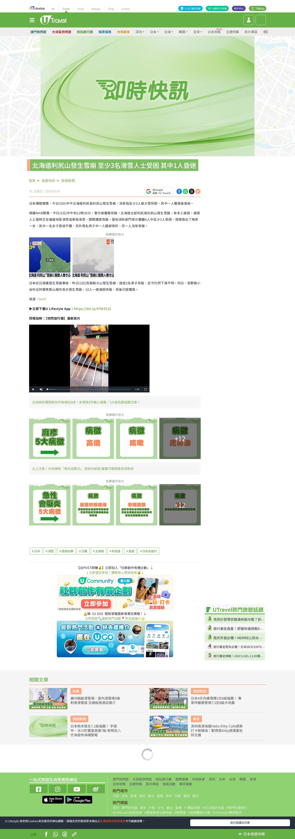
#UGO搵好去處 (213, 807)
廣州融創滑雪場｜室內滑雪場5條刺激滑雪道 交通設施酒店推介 (95, 700)
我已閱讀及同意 (240, 823)
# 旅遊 (130, 551)
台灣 (232, 779)
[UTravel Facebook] (38, 788)
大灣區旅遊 (192, 807)
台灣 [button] (167, 31)
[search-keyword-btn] (261, 20)
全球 (253, 779)
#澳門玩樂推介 (236, 807)
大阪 (116, 795)
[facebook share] (179, 191)
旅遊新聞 (68, 180)
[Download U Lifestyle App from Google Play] (79, 799)
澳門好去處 (129, 807)
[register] (249, 20)
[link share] (198, 191)
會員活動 (169, 783)
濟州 (195, 795)
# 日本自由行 (148, 551)
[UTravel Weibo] (95, 788)
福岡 (186, 795)
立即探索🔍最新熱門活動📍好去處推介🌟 (115, 618)
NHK (42, 299)
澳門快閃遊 (38, 31)
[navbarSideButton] (32, 20)
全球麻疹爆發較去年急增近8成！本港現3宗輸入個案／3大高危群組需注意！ (86, 402)
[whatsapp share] (185, 191)
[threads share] (191, 191)
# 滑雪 (50, 551)
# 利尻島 (115, 551)
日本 (222, 779)
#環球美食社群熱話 (158, 812)
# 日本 (36, 551)
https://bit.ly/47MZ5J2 (92, 308)
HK (53, 9)
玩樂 (75, 691)
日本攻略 (214, 31)
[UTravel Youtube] (76, 788)
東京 (142, 795)
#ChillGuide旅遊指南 (127, 812)
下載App (259, 8)
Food (81, 9)
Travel (66, 9)
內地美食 (123, 31)
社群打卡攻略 (219, 8)
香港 (133, 795)
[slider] (89, 389)
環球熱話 (199, 691)
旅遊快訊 (48, 180)
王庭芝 (38, 191)
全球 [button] (196, 31)
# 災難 (83, 551)
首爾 (160, 795)
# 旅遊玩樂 (66, 551)
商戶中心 (239, 8)
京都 (177, 795)
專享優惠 (185, 783)
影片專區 (251, 31)
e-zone (126, 9)
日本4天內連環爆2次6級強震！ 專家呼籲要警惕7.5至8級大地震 (216, 700)
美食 (196, 718)
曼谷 (151, 795)
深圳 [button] (138, 31)
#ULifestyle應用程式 (227, 812)
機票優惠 (105, 31)
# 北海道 (98, 551)
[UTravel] (53, 19)
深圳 (212, 779)
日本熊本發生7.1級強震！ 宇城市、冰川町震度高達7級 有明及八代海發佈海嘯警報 (95, 730)
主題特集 (232, 31)
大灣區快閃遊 (61, 31)
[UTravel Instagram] (57, 788)
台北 (124, 795)
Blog (111, 9)
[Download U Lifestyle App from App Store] (53, 799)
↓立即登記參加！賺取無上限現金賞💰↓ (115, 572)
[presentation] (266, 31)
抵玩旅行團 (85, 31)
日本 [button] (153, 31)
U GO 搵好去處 (193, 8)
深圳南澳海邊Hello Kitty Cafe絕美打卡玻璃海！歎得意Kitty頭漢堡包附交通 (217, 730)
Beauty (96, 9)
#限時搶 (180, 812)
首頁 (32, 180)
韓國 (242, 779)
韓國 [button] (182, 31)
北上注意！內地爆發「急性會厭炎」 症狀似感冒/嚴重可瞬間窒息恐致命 (83, 468)
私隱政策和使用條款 (112, 821)
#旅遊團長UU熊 (199, 812)
